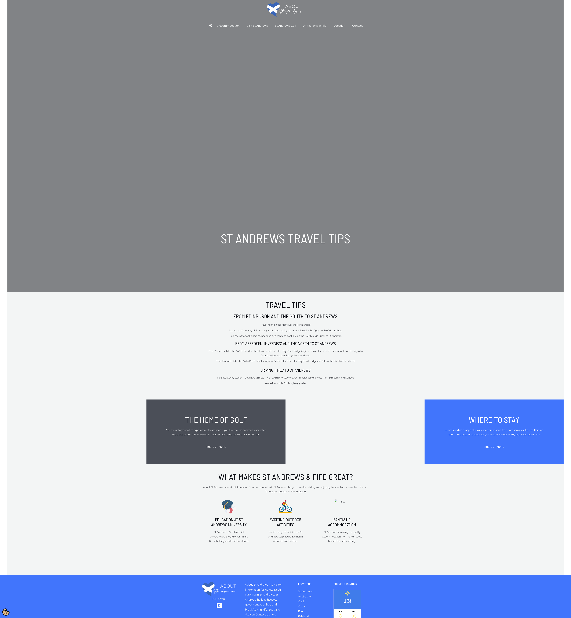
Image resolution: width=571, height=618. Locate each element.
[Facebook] (219, 605)
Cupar (302, 606)
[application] (241, 25)
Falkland (303, 616)
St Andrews (305, 591)
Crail (301, 601)
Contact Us (263, 614)
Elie (300, 611)
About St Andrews (256, 584)
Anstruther (305, 596)
